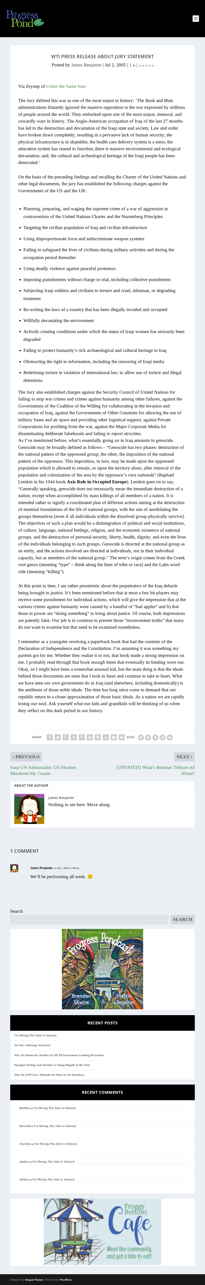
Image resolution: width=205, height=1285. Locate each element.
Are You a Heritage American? (32, 1045)
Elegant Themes (34, 1279)
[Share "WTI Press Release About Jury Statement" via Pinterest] (82, 737)
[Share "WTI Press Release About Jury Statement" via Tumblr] (74, 737)
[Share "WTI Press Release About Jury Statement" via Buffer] (98, 737)
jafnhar (24, 1161)
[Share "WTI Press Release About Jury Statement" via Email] (114, 737)
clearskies (25, 1143)
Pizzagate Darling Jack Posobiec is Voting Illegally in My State (52, 1065)
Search (16, 911)
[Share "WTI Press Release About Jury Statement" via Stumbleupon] (106, 737)
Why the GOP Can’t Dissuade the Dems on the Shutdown (49, 1074)
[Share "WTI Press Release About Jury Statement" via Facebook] (50, 737)
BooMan (24, 1108)
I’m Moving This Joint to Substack (35, 1035)
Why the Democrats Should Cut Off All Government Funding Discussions (59, 1055)
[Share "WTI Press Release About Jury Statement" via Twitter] (58, 737)
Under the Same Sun (65, 86)
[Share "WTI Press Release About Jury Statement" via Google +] (66, 737)
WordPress (66, 1279)
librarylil (24, 1126)
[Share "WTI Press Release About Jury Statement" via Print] (122, 737)
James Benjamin (86, 64)
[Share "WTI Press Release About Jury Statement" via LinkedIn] (90, 737)
